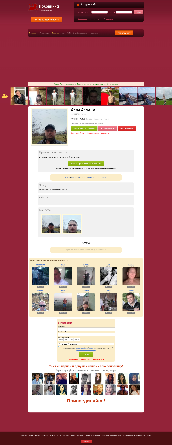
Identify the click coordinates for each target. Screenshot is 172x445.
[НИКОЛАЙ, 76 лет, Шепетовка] (55, 104)
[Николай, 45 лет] (40, 310)
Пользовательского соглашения (86, 350)
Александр (40, 265)
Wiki (69, 33)
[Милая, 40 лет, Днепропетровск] (37, 104)
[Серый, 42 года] (131, 284)
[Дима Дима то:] (51, 232)
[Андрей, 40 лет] (86, 284)
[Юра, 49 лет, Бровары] (128, 104)
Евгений (85, 291)
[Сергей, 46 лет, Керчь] (92, 104)
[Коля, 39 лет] (63, 310)
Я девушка (73, 344)
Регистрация (109, 19)
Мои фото (92, 177)
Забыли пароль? (82, 19)
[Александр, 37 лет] (40, 284)
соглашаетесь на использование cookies (135, 435)
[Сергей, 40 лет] (108, 310)
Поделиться (94, 33)
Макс (63, 265)
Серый (131, 265)
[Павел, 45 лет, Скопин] (19, 104)
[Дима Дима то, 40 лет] (49, 143)
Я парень (63, 344)
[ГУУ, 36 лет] (108, 284)
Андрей (86, 265)
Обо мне (74, 177)
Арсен (131, 291)
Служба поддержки (80, 33)
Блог (63, 33)
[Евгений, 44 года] (86, 310)
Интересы (83, 177)
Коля (63, 291)
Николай (40, 291)
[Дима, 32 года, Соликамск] (110, 104)
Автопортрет (102, 177)
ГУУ (108, 265)
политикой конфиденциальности (85, 348)
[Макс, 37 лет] (63, 284)
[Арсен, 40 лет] (131, 310)
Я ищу (67, 177)
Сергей (109, 291)
